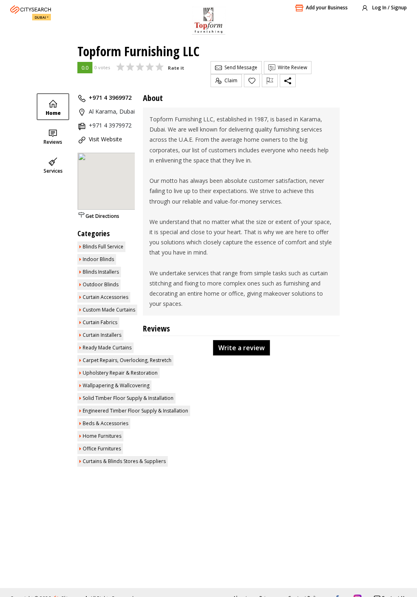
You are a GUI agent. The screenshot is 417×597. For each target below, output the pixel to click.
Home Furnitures (102, 435)
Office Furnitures (102, 448)
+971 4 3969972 (110, 97)
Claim (229, 80)
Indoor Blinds (98, 259)
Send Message (239, 67)
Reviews (53, 141)
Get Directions (102, 216)
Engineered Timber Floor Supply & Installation (135, 410)
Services (53, 170)
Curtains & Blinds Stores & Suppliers (124, 461)
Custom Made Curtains (109, 309)
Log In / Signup (389, 7)
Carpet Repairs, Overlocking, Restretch (127, 360)
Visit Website (105, 139)
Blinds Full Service (103, 246)
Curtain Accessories (105, 297)
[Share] (288, 80)
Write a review (241, 347)
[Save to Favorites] (252, 80)
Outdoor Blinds (101, 284)
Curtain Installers (102, 334)
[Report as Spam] (270, 80)
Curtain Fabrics (100, 322)
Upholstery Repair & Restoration (120, 372)
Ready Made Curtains (107, 347)
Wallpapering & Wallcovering (116, 385)
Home (53, 113)
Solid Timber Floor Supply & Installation (128, 398)
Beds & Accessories (105, 423)
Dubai (40, 17)
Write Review (291, 67)
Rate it (176, 68)
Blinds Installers (101, 271)
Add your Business (327, 7)
